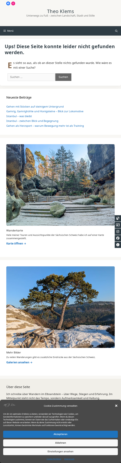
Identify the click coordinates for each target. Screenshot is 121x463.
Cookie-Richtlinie (54, 459)
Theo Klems (60, 11)
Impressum (69, 459)
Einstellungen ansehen (60, 451)
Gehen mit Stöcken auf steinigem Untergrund (35, 106)
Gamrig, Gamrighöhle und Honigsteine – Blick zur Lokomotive (45, 111)
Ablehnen (60, 442)
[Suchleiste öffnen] (116, 31)
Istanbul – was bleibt (19, 116)
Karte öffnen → (16, 243)
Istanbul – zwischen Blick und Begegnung (32, 121)
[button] (116, 405)
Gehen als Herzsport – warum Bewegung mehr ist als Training (45, 126)
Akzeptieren (60, 434)
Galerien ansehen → (19, 362)
